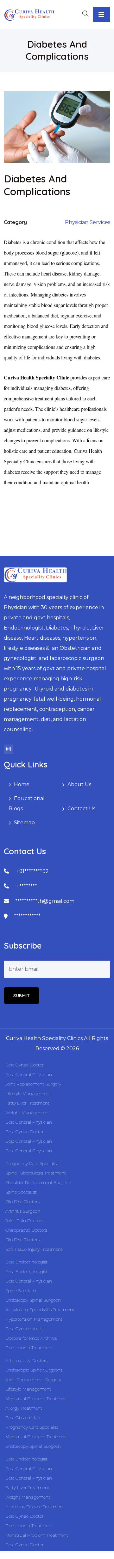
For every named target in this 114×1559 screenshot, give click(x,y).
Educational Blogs (27, 803)
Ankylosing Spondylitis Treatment (39, 1309)
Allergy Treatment (23, 1408)
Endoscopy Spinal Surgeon (33, 1300)
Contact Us (81, 809)
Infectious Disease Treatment (34, 1506)
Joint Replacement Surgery (33, 1084)
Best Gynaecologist (24, 1328)
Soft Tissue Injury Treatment (33, 1249)
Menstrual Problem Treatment (36, 1398)
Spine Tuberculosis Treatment (35, 1173)
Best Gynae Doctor (24, 1065)
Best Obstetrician (22, 1417)
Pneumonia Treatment (29, 1348)
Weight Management (27, 1112)
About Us (79, 784)
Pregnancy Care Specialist (31, 1163)
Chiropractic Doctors (26, 1230)
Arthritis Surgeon (22, 1211)
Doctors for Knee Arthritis (31, 1338)
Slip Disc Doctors (22, 1201)
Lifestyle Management (28, 1093)
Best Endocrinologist (26, 1262)
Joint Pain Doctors (24, 1220)
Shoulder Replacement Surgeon (38, 1182)
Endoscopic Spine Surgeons (33, 1370)
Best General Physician (28, 1074)
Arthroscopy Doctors (26, 1360)
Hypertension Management (33, 1319)
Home (21, 784)
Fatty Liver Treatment (27, 1103)
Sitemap (24, 823)
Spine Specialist (21, 1192)
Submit (21, 995)
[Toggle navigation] (101, 14)
